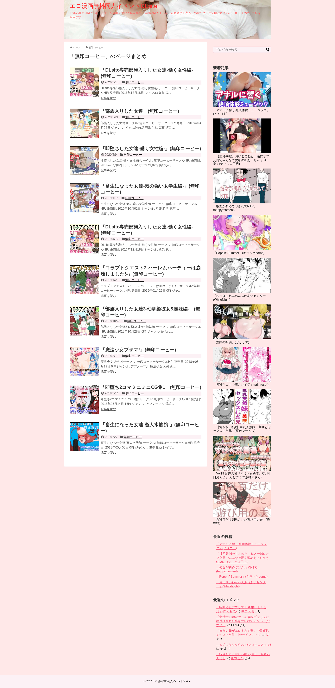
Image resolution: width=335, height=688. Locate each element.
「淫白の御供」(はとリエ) (231, 342)
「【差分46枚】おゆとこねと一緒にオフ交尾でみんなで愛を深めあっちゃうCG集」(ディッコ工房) (241, 160)
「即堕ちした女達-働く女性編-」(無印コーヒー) (151, 148)
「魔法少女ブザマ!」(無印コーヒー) (138, 349)
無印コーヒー (134, 82)
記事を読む (108, 98)
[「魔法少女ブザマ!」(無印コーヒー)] (84, 361)
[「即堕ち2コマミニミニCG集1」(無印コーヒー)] (84, 399)
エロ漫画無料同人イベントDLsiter (114, 6)
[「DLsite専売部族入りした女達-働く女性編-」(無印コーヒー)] (84, 82)
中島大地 (247, 611)
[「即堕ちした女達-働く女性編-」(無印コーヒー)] (84, 160)
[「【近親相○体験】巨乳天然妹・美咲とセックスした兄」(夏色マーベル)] (242, 406)
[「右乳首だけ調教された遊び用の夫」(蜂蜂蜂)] (242, 499)
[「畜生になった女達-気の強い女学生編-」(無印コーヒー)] (84, 198)
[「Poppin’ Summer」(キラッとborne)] (242, 232)
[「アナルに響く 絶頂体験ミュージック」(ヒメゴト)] (242, 89)
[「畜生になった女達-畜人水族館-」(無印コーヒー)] (84, 436)
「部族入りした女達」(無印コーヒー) (140, 111)
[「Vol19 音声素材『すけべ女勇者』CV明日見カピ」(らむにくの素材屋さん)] (242, 453)
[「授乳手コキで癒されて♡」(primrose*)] (242, 364)
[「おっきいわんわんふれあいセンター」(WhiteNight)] (242, 275)
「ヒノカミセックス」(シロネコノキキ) (243, 644)
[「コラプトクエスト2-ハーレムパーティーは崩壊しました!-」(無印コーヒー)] (84, 279)
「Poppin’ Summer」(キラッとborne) (238, 253)
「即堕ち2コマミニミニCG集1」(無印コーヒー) (151, 387)
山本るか (237, 658)
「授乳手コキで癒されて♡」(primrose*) (241, 384)
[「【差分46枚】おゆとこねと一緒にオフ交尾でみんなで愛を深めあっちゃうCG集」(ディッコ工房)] (242, 135)
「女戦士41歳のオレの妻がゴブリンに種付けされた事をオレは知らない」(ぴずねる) (243, 621)
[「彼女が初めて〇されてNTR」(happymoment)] (242, 186)
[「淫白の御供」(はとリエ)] (242, 321)
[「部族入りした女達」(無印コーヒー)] (84, 123)
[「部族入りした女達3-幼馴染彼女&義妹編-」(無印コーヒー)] (84, 320)
